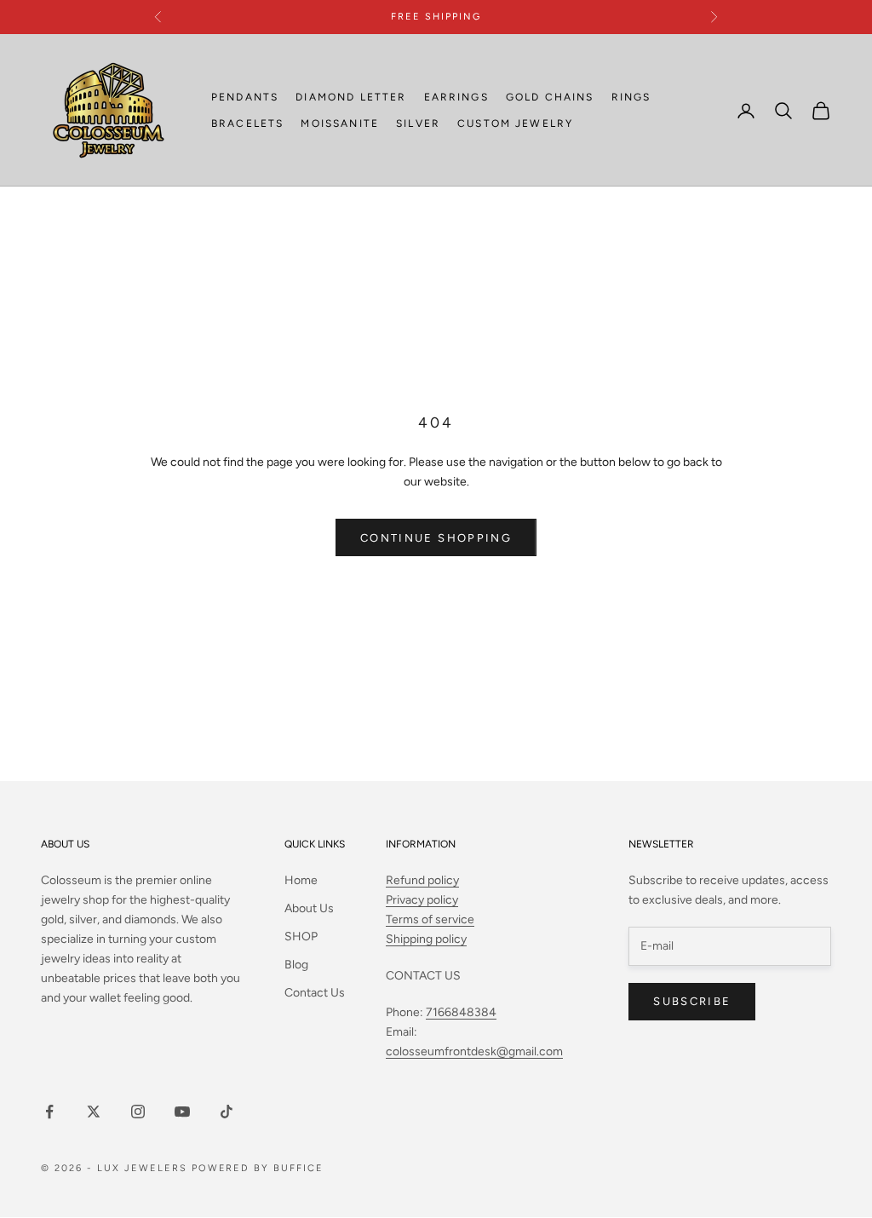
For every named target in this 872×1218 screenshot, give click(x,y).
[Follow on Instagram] (137, 1111)
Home (301, 880)
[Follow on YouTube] (182, 1111)
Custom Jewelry (515, 123)
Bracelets (247, 123)
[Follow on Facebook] (49, 1111)
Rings (631, 97)
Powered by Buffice (258, 1168)
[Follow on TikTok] (226, 1111)
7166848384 (461, 1012)
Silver (418, 123)
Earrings (456, 97)
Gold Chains (550, 97)
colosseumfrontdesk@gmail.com (474, 1051)
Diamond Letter (350, 97)
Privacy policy (422, 900)
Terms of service (430, 919)
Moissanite (340, 123)
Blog (296, 964)
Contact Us (314, 992)
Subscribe (692, 1001)
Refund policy (422, 880)
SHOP (301, 936)
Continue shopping (436, 537)
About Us (309, 908)
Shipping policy (426, 939)
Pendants (244, 97)
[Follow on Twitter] (93, 1111)
